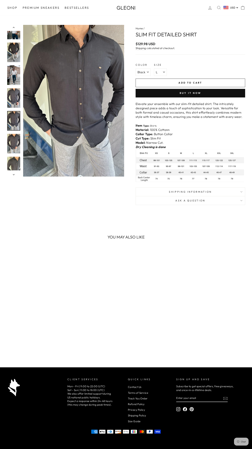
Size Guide (134, 421)
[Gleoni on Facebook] (185, 409)
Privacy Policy (136, 409)
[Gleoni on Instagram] (178, 409)
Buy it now (190, 93)
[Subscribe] (225, 398)
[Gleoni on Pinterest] (192, 409)
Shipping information (190, 191)
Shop (12, 7)
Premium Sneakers (41, 7)
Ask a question (190, 200)
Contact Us (134, 387)
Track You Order (138, 398)
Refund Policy (136, 404)
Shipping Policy (137, 415)
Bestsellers (77, 7)
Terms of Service (138, 392)
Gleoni (126, 7)
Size (158, 64)
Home (139, 28)
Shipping (141, 48)
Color (142, 64)
